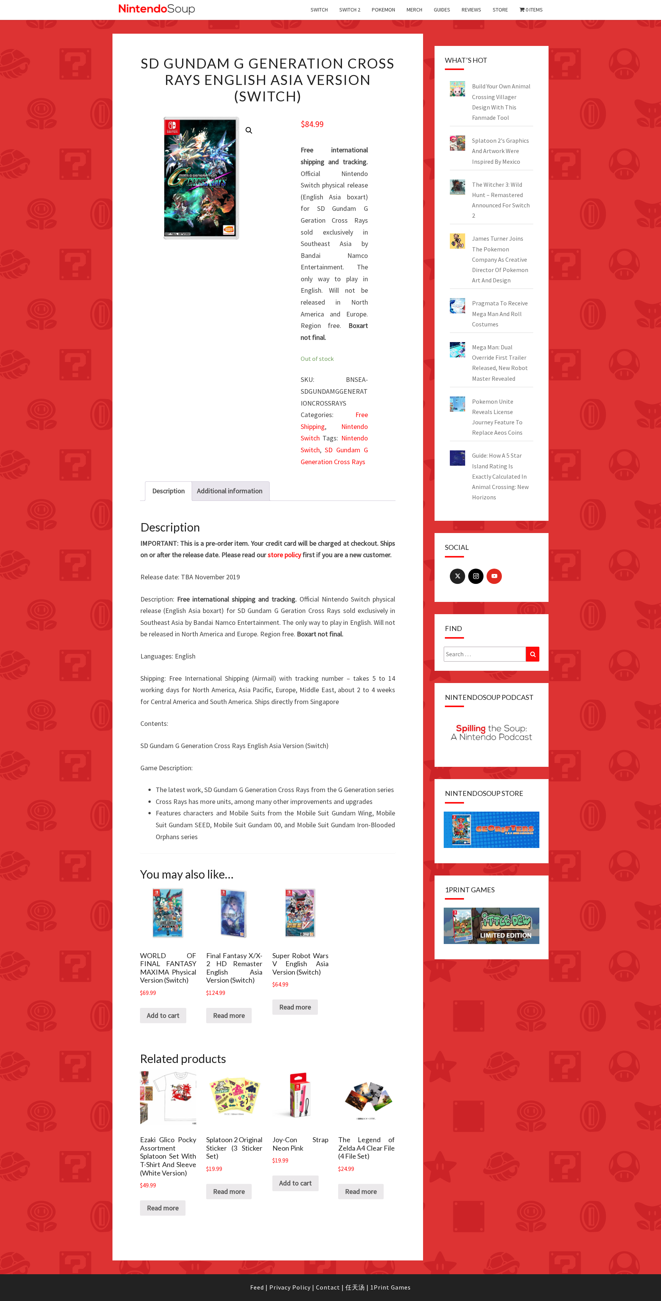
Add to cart (163, 1015)
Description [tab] (168, 490)
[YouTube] (494, 576)
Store (500, 9)
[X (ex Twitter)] (457, 576)
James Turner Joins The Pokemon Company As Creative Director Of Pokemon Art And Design (500, 259)
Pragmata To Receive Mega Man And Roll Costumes (500, 313)
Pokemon (383, 9)
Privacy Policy (290, 1287)
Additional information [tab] (229, 490)
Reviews (471, 9)
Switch (319, 9)
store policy (284, 554)
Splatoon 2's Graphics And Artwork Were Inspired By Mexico (500, 151)
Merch (414, 9)
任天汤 (355, 1287)
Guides (442, 9)
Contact (328, 1287)
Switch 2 (349, 9)
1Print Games (390, 1287)
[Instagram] (476, 576)
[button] (249, 130)
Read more (229, 1015)
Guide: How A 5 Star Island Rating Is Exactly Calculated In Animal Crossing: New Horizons (500, 476)
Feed (257, 1287)
